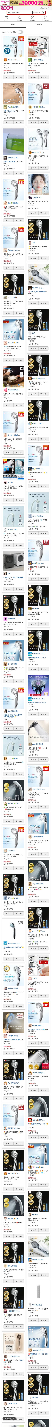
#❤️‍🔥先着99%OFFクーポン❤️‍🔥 (38, 1124)
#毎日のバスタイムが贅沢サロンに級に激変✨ (13, 716)
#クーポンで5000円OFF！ (12, 1040)
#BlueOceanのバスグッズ (12, 947)
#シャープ (7, 577)
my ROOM (45, 18)
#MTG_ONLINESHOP (38, 292)
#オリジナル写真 (9, 162)
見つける (19, 18)
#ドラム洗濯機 (18, 577)
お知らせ (32, 18)
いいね (20, 77)
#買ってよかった (9, 111)
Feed (6, 18)
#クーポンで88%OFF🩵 (36, 1029)
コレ (9, 77)
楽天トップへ (45, 8)
